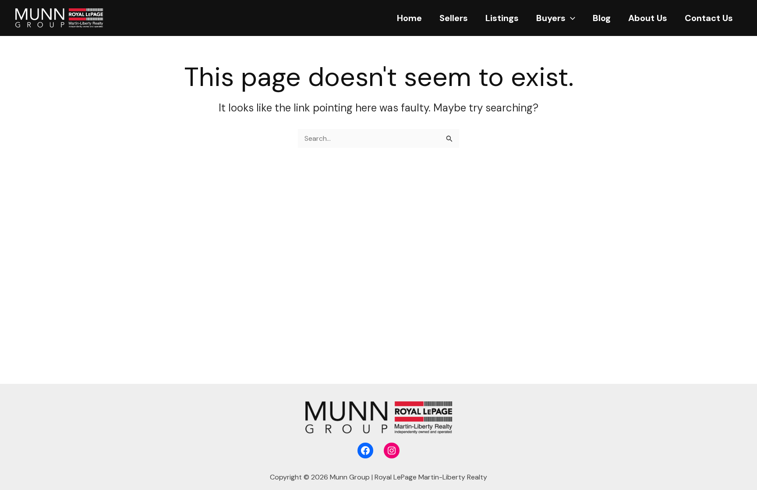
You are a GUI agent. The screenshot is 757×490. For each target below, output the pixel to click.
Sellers (453, 18)
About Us (647, 18)
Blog (602, 18)
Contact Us (709, 18)
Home (409, 18)
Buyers (551, 18)
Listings (502, 18)
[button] (570, 18)
